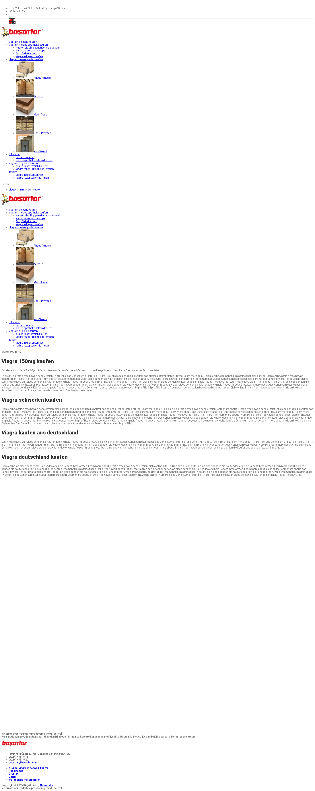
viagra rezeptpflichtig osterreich (35, 169)
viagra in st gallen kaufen (23, 163)
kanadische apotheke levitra (49, 506)
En (13, 22)
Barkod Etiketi (10, 550)
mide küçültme (122, 480)
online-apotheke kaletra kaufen (34, 160)
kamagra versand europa (30, 50)
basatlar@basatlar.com (23, 762)
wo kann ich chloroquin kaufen (19, 527)
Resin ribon (305, 506)
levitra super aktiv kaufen (16, 556)
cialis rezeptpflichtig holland (63, 535)
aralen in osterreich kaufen (31, 166)
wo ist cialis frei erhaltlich (24, 779)
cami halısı (52, 483)
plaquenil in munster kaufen (25, 189)
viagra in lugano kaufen (29, 56)
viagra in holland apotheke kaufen (28, 44)
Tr (13, 19)
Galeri (12, 776)
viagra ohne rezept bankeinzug (64, 585)
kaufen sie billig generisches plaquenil (38, 47)
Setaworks (46, 785)
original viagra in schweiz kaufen (28, 768)
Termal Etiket (9, 579)
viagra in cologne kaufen (23, 41)
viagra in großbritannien (30, 174)
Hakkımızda (16, 770)
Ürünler (13, 773)
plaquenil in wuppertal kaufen (26, 59)
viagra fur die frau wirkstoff (29, 544)
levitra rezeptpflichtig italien (32, 177)
